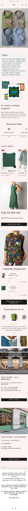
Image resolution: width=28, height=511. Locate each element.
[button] (22, 5)
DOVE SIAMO (14, 399)
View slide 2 (16, 46)
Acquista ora (14, 224)
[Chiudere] (25, 471)
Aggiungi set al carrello (14, 302)
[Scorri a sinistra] (2, 1)
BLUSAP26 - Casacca (7, 173)
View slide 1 (12, 46)
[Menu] (2, 5)
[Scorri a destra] (25, 1)
